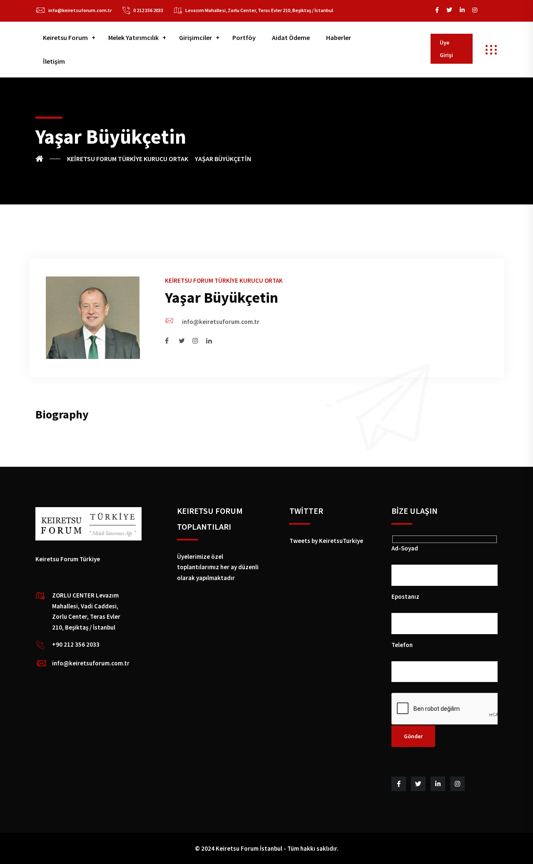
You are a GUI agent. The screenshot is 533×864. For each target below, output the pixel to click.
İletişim (54, 61)
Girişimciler (195, 37)
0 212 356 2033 (148, 10)
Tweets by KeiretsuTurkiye (326, 541)
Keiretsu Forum (65, 37)
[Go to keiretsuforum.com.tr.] (47, 158)
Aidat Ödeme (291, 37)
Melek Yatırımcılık (133, 37)
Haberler (338, 37)
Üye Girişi (446, 49)
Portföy (244, 37)
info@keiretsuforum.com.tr (80, 10)
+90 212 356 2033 (76, 644)
